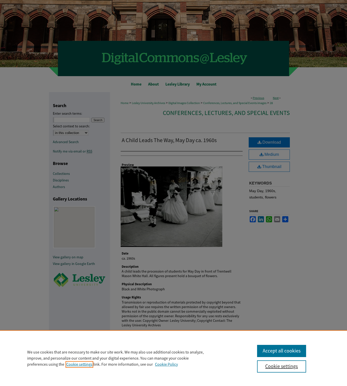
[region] (173, 358)
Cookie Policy (166, 364)
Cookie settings (79, 364)
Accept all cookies (282, 351)
